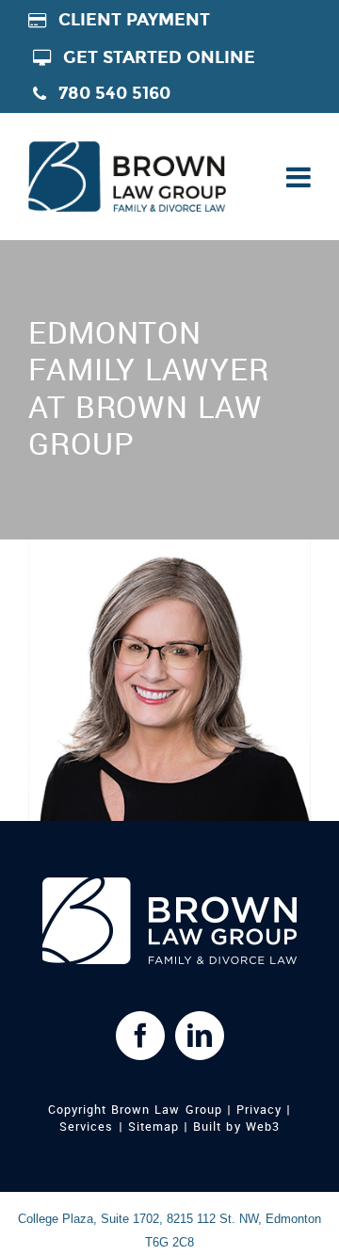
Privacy (259, 1110)
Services (86, 1126)
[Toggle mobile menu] (296, 177)
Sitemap (153, 1126)
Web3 (263, 1126)
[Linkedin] (199, 1035)
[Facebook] (140, 1035)
